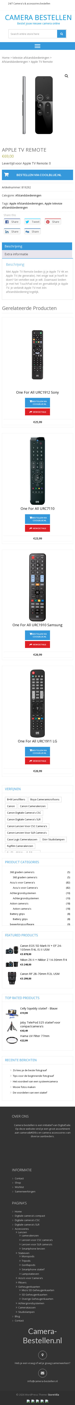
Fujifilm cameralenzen (20, 846)
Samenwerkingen (25, 1191)
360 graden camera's (22, 872)
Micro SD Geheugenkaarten (38, 1290)
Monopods (28, 1256)
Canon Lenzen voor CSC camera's (27, 826)
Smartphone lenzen (33, 1248)
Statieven (23, 1253)
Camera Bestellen (38, 17)
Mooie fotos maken (24, 1087)
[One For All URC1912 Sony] (37, 355)
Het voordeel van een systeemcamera (35, 1081)
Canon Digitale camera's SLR (24, 819)
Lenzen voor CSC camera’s (37, 1240)
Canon (11, 806)
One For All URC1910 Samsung (37, 625)
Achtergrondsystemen (23, 893)
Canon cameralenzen (33, 806)
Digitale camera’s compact (30, 1215)
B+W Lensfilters (16, 799)
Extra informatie (16, 254)
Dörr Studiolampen (53, 839)
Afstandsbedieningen (15, 61)
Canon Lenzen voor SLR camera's (27, 832)
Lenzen (22, 1232)
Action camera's (19, 903)
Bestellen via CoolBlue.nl (39, 175)
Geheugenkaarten (29, 1286)
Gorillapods (28, 1265)
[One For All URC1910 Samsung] (37, 587)
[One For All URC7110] (37, 471)
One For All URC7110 (37, 509)
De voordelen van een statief (30, 1092)
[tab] (37, 246)
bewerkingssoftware (22, 924)
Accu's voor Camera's (22, 882)
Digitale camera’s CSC (27, 1220)
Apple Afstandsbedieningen (26, 203)
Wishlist (19, 1187)
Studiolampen (26, 1312)
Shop (18, 1182)
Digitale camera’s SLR (27, 1224)
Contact (19, 1178)
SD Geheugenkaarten (34, 1294)
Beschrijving (13, 246)
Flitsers (22, 1282)
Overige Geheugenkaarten (37, 1299)
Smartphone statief (33, 1269)
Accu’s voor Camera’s (30, 1278)
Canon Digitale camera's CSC (24, 812)
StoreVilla (53, 1394)
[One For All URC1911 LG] (37, 704)
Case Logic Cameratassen (22, 839)
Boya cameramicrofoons (44, 799)
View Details (39, 412)
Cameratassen (27, 1307)
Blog (17, 1316)
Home (6, 57)
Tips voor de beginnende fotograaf (33, 1076)
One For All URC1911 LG (37, 741)
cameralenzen (30, 1235)
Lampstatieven (30, 1274)
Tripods (26, 1260)
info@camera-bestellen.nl (43, 1381)
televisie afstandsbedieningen (31, 57)
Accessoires (22, 1229)
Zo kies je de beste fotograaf (30, 1070)
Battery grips (17, 914)
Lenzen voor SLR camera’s (37, 1244)
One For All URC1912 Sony (37, 392)
